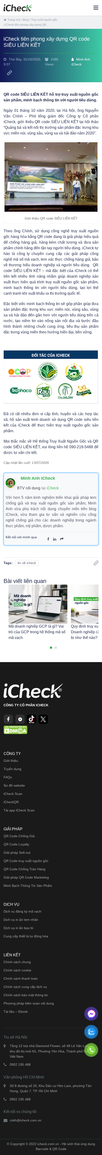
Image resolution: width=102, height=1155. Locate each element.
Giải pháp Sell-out (17, 852)
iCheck (53, 488)
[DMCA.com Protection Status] (15, 730)
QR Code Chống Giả (19, 836)
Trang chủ (13, 20)
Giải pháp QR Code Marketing (26, 877)
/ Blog (25, 20)
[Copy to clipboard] (9, 72)
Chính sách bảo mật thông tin (26, 995)
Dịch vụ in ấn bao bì (18, 928)
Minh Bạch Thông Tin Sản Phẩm (28, 886)
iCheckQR (11, 802)
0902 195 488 (20, 1064)
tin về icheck (27, 563)
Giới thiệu (11, 761)
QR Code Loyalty (16, 844)
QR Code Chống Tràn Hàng (24, 869)
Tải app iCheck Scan (19, 810)
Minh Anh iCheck (80, 61)
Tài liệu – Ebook (16, 1011)
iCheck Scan (13, 794)
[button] (51, 647)
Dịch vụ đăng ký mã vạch (22, 911)
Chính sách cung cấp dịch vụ (25, 987)
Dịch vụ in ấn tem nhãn (21, 920)
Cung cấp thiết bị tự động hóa (26, 936)
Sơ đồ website (14, 785)
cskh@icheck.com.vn (25, 1120)
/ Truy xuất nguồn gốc (43, 20)
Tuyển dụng (12, 769)
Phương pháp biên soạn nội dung (29, 1003)
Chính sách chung (17, 962)
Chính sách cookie (17, 970)
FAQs (8, 777)
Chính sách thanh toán (21, 978)
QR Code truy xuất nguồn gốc (26, 861)
